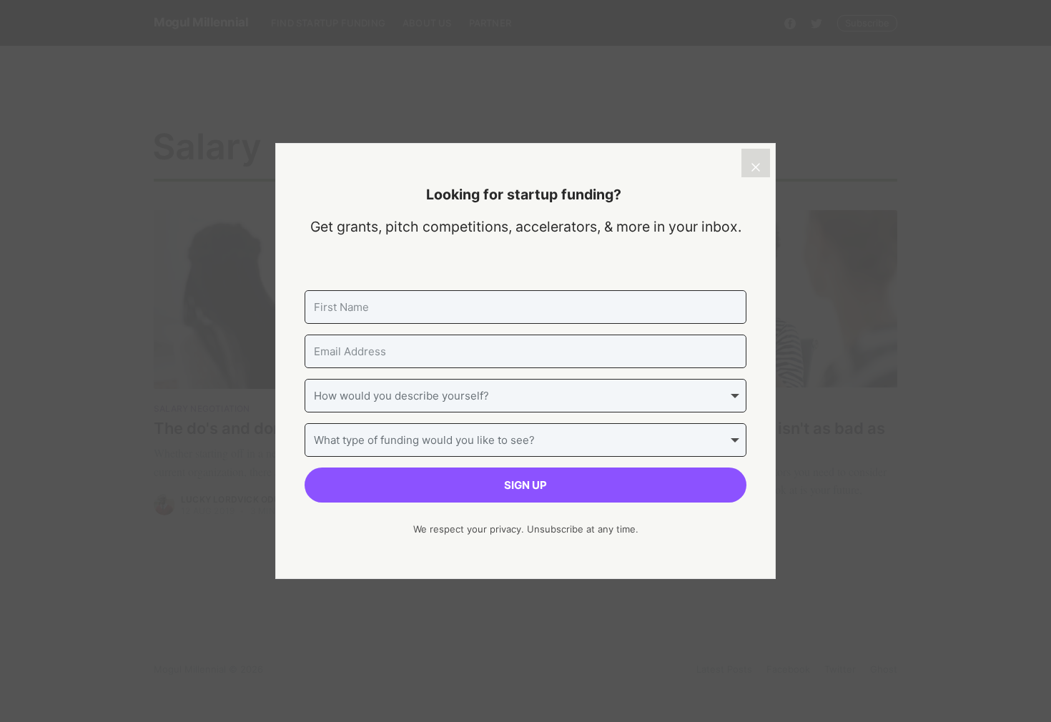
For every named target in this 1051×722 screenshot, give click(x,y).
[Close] (755, 163)
